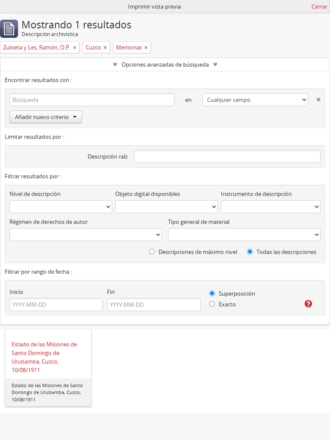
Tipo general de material (198, 222)
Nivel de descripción (35, 194)
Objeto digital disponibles (147, 194)
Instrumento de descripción (256, 194)
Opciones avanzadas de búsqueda (165, 64)
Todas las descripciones (285, 252)
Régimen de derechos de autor (48, 222)
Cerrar (319, 6)
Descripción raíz (108, 156)
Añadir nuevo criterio (42, 117)
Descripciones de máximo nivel (197, 252)
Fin (111, 292)
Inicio (16, 292)
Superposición (236, 293)
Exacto (226, 304)
